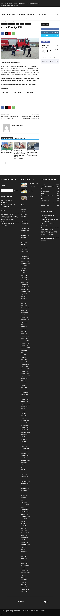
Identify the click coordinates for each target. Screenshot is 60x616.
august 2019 (24, 406)
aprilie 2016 (24, 500)
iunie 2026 (24, 214)
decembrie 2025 (25, 228)
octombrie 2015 (25, 514)
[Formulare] (24, 198)
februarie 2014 (25, 561)
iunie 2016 (24, 495)
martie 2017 (24, 474)
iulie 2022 (23, 324)
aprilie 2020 (24, 387)
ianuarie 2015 (24, 535)
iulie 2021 (23, 352)
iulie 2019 (23, 408)
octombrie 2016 (25, 486)
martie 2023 (24, 305)
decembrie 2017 (25, 453)
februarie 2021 (25, 364)
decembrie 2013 (25, 565)
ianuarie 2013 (24, 591)
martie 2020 (24, 390)
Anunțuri (13, 24)
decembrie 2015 (25, 509)
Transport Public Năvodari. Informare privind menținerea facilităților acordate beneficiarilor (32, 154)
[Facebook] (2, 33)
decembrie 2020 (25, 369)
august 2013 (24, 575)
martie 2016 (24, 502)
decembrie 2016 (25, 481)
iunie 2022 (24, 326)
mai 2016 (23, 497)
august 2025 (24, 237)
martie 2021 (24, 362)
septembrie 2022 (25, 319)
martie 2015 (24, 530)
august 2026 (24, 209)
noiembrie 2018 (25, 427)
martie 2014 (24, 558)
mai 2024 (23, 273)
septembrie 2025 (25, 235)
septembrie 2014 (25, 544)
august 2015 (24, 519)
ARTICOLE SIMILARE (7, 138)
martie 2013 (24, 586)
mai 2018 (23, 441)
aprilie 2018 (24, 444)
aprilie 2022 (24, 331)
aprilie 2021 (24, 359)
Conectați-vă (55, 32)
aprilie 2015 (24, 528)
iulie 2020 (23, 380)
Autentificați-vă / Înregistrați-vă (7, 1)
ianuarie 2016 (24, 507)
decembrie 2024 (25, 256)
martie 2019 (24, 418)
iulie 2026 (23, 212)
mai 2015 (23, 526)
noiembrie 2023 (25, 287)
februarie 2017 (25, 476)
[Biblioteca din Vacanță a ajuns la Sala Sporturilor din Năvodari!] (7, 146)
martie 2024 (24, 277)
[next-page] (5, 163)
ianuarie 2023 (24, 310)
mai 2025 (23, 244)
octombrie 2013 (25, 570)
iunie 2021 (24, 355)
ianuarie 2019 (24, 422)
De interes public (31, 14)
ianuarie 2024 (24, 282)
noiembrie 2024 (25, 258)
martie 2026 (24, 221)
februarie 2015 (25, 533)
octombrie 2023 (25, 289)
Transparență (8, 21)
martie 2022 (24, 333)
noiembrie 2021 (25, 343)
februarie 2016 (25, 504)
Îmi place (56, 29)
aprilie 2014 (24, 556)
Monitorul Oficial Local (16, 18)
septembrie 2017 (25, 460)
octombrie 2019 (25, 401)
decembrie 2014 (25, 537)
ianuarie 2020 (24, 394)
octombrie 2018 (25, 430)
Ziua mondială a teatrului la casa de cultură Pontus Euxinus (9, 117)
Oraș (39, 14)
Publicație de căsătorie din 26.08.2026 (7, 209)
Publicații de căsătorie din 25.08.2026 (7, 224)
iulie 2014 (23, 549)
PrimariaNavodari (8, 29)
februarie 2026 (25, 223)
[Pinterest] (9, 33)
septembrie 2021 (25, 347)
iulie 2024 (23, 268)
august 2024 (24, 265)
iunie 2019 (24, 411)
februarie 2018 (25, 448)
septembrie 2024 (25, 263)
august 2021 (24, 350)
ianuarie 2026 (24, 226)
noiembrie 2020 (25, 371)
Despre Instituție (11, 14)
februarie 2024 (25, 280)
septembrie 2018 (25, 432)
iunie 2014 (24, 551)
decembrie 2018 (25, 425)
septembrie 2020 (25, 376)
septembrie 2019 (25, 404)
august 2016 (24, 490)
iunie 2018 (24, 439)
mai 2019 (23, 413)
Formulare (31, 196)
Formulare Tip (5, 18)
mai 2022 (23, 329)
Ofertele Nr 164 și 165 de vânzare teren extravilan (9, 205)
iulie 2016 (23, 493)
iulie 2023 (23, 296)
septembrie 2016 (25, 488)
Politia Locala (27, 24)
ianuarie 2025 (24, 254)
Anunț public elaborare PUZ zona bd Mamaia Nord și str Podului (30, 117)
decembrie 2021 (25, 340)
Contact (44, 14)
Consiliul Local (21, 14)
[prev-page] (2, 163)
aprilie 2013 (24, 584)
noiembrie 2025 (25, 230)
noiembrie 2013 (25, 568)
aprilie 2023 (24, 303)
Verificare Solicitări (8, 3)
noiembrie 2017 (25, 455)
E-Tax (2, 3)
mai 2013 (23, 582)
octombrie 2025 (25, 233)
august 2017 (24, 462)
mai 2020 (23, 385)
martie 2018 (24, 446)
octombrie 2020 (25, 373)
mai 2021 (23, 357)
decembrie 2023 (25, 284)
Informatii (22, 24)
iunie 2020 (24, 383)
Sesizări (15, 3)
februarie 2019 (25, 420)
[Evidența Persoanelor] (24, 191)
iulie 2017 (23, 465)
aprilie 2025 (24, 247)
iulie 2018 (23, 437)
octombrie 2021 (25, 345)
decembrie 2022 (25, 312)
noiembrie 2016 (25, 483)
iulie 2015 (23, 521)
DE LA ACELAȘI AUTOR (19, 138)
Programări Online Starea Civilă (33, 3)
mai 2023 (23, 301)
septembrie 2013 (25, 572)
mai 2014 (23, 554)
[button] (57, 14)
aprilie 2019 (24, 415)
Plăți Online (27, 18)
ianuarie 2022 (24, 338)
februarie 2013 (25, 589)
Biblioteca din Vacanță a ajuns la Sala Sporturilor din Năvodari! (6, 152)
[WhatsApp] (13, 33)
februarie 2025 (25, 251)
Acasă (2, 21)
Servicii (17, 24)
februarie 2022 (25, 336)
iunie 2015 (24, 523)
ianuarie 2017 (24, 479)
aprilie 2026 (24, 219)
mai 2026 (23, 216)
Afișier (14, 21)
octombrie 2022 (25, 317)
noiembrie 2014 (25, 540)
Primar (3, 14)
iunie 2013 (24, 579)
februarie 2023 (25, 308)
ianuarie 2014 (24, 563)
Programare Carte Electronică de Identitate (9, 5)
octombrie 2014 (25, 542)
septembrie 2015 (25, 516)
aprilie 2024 (24, 275)
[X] (6, 33)
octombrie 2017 (25, 458)
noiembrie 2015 (25, 512)
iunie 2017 (24, 467)
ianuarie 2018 (24, 451)
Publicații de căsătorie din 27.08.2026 (7, 201)
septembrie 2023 (25, 291)
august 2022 (24, 322)
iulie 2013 (23, 577)
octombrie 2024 (25, 261)
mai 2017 (23, 469)
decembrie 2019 (25, 397)
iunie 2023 (24, 298)
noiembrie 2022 (25, 315)
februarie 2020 (25, 392)
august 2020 (24, 378)
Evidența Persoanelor (33, 189)
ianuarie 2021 (24, 366)
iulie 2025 (23, 240)
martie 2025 (24, 249)
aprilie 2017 (24, 472)
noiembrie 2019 (25, 399)
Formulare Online (21, 3)
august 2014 (24, 547)
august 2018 (24, 434)
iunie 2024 (24, 270)
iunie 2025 (24, 242)
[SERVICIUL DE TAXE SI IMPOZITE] (24, 185)
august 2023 (24, 294)
